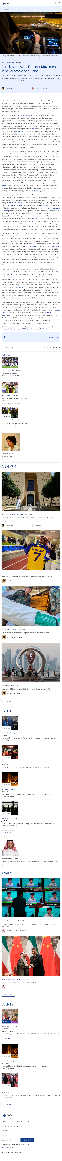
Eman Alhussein (10, 88)
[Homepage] (5, 3)
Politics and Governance (8, 514)
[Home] (31, 1115)
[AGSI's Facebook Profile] (5, 1126)
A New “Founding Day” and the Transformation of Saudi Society (25, 767)
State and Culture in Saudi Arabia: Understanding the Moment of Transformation (26, 795)
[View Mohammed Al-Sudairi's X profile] (2, 865)
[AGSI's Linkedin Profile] (11, 1126)
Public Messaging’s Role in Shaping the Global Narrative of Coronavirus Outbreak (28, 925)
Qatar (8, 395)
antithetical (6, 315)
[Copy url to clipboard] (44, 348)
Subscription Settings (8, 1147)
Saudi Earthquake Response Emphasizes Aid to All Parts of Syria (25, 633)
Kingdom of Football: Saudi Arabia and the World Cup (14, 424)
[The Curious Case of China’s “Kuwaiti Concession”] (31, 956)
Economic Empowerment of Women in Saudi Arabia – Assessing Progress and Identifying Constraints (30, 739)
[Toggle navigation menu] (59, 3)
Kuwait (18, 979)
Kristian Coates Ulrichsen (8, 379)
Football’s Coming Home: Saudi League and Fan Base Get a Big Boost (27, 576)
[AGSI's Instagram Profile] (14, 1126)
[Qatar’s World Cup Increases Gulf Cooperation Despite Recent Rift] (31, 662)
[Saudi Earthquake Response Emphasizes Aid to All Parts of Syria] (31, 606)
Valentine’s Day (36, 191)
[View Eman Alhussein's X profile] (2, 459)
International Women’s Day (16, 203)
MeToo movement (17, 205)
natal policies (18, 131)
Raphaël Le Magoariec (7, 403)
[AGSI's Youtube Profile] (8, 1126)
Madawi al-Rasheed (20, 115)
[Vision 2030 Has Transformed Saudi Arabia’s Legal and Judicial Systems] (31, 491)
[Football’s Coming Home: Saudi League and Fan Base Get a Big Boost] (31, 550)
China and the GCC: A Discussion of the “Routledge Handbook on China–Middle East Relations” (31, 1096)
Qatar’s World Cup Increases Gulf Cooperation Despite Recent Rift (26, 689)
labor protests (44, 205)
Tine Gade (38, 525)
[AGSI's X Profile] (3, 1126)
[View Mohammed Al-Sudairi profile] (33, 88)
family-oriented (54, 246)
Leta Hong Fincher (36, 115)
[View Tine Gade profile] (33, 525)
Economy (4, 573)
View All (8, 701)
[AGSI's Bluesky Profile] (17, 1126)
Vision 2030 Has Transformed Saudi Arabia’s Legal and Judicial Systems (28, 518)
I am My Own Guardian (36, 219)
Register (7, 1038)
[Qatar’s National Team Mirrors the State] (10, 387)
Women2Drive (7, 185)
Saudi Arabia (10, 62)
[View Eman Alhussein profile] (3, 88)
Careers (19, 1121)
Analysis (6, 9)
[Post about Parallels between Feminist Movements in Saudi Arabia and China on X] (51, 348)
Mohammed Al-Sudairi (41, 88)
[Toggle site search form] (56, 3)
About (4, 1121)
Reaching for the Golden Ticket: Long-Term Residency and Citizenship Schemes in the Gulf (28, 824)
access (33, 129)
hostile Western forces (23, 287)
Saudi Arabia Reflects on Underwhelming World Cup (12, 375)
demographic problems (30, 246)
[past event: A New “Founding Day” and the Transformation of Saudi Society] (10, 752)
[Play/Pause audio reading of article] (5, 337)
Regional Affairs (12, 629)
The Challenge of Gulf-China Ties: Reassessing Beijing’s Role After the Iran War (31, 1034)
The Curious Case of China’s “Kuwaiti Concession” (20, 982)
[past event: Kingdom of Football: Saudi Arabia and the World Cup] (10, 412)
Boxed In (5, 216)
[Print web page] (59, 348)
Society (4, 62)
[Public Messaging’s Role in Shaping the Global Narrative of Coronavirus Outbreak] (31, 898)
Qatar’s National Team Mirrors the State (14, 399)
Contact (27, 1121)
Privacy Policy (5, 1130)
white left (48, 313)
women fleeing (53, 257)
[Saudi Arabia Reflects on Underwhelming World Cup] (10, 362)
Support (11, 1121)
